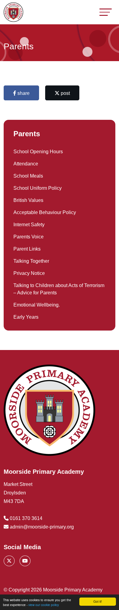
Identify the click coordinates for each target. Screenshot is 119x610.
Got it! (97, 601)
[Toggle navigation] (105, 12)
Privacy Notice (29, 273)
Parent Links (27, 248)
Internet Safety (29, 224)
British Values (28, 200)
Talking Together (31, 261)
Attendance (25, 163)
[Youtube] (25, 561)
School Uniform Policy (37, 188)
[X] (9, 561)
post (65, 93)
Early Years (25, 317)
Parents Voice (28, 236)
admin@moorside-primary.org (42, 526)
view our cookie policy (43, 604)
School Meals (28, 175)
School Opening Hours (38, 151)
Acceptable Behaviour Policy (44, 212)
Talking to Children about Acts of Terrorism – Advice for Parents (58, 289)
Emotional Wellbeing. (36, 304)
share (23, 93)
